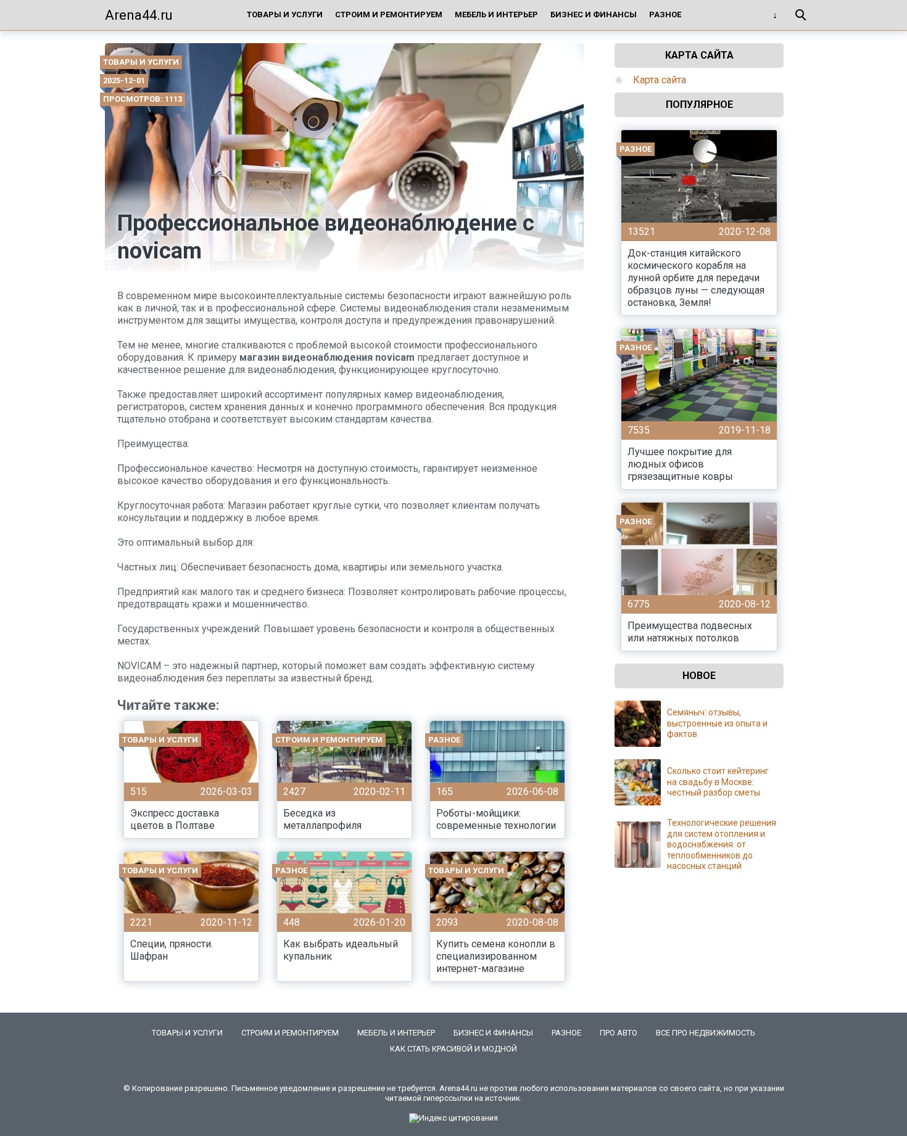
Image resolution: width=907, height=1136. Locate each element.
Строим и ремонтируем (388, 14)
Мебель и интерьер (496, 14)
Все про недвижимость (705, 1032)
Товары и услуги (285, 14)
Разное (665, 14)
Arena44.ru (139, 15)
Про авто (618, 1032)
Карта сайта (659, 80)
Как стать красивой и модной (453, 1048)
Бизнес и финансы (593, 14)
